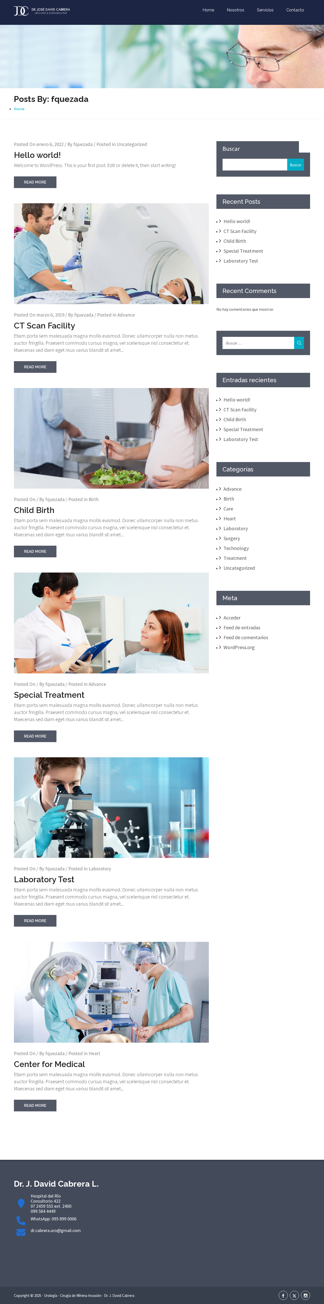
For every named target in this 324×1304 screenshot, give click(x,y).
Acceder (232, 617)
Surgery (232, 538)
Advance (126, 315)
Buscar (231, 149)
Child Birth (34, 510)
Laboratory (100, 869)
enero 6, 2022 (50, 144)
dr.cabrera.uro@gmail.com (56, 1230)
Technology (236, 548)
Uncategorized (132, 144)
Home (208, 10)
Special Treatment (49, 695)
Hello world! (37, 155)
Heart (94, 1053)
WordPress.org (239, 647)
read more (35, 182)
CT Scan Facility (44, 325)
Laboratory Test (44, 879)
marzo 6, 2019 (50, 315)
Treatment (235, 558)
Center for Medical (49, 1064)
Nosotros (235, 10)
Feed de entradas (242, 627)
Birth (94, 499)
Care (228, 508)
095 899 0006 (64, 1219)
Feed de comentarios (246, 637)
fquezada (83, 144)
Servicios (265, 10)
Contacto (295, 10)
